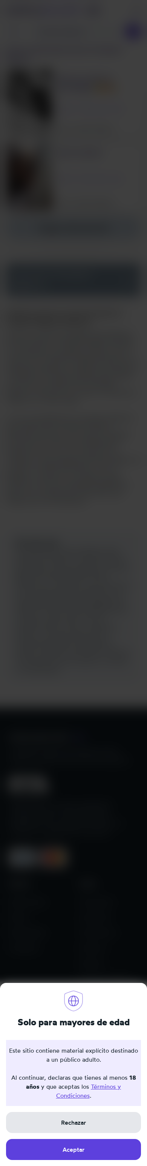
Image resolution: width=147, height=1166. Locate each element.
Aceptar (73, 1149)
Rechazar (73, 1122)
